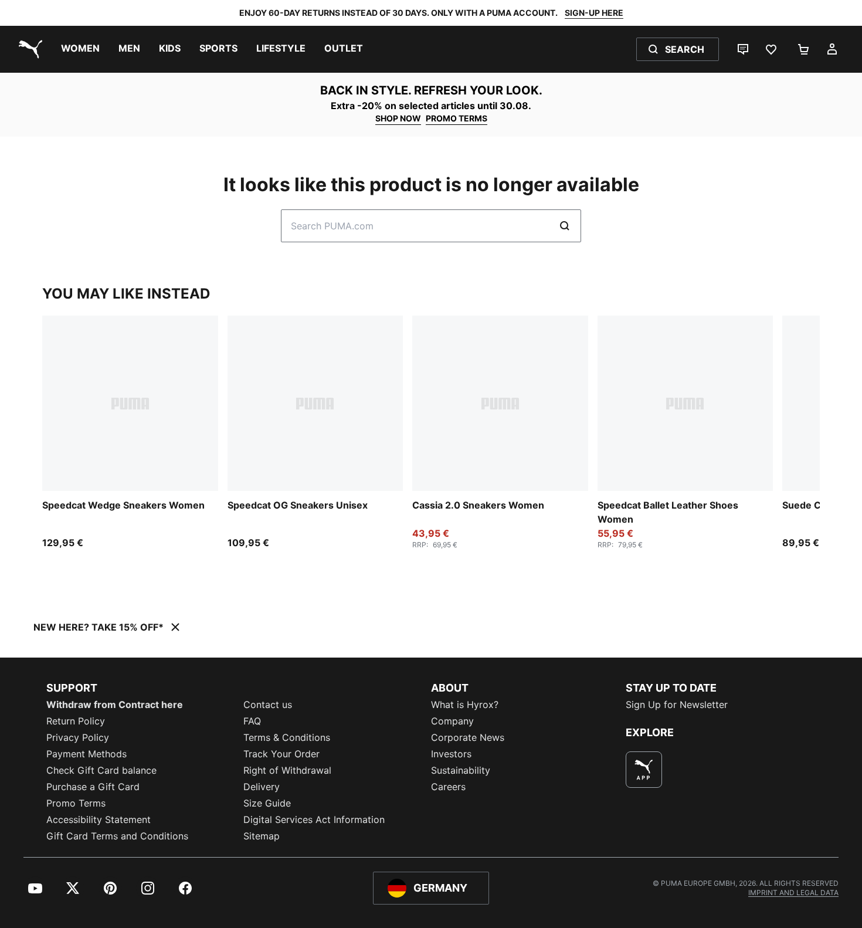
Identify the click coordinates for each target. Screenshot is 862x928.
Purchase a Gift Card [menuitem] (93, 786)
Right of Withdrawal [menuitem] (287, 770)
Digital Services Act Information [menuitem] (314, 819)
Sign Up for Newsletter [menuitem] (677, 704)
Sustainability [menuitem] (460, 770)
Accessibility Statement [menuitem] (98, 819)
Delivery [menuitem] (261, 786)
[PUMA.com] (28, 49)
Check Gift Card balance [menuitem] (101, 770)
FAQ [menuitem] (252, 721)
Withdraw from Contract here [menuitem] (114, 704)
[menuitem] (80, 49)
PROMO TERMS (456, 118)
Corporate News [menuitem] (467, 737)
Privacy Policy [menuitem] (77, 737)
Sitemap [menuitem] (261, 836)
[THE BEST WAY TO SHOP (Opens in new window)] (644, 769)
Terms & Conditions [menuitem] (286, 737)
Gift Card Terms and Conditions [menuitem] (117, 836)
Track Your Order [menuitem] (281, 754)
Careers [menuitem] (448, 786)
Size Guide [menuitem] (267, 803)
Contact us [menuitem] (267, 704)
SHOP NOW (398, 118)
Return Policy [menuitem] (75, 721)
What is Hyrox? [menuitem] (464, 704)
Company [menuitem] (452, 721)
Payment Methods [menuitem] (86, 754)
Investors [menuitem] (451, 754)
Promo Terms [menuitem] (76, 803)
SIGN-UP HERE (594, 13)
